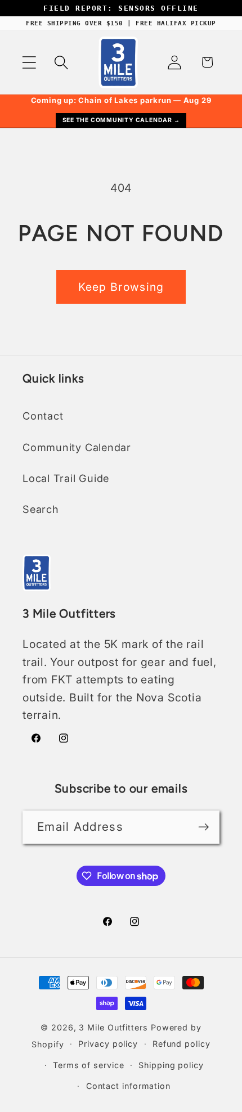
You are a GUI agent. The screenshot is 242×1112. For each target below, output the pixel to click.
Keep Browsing (121, 287)
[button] (29, 62)
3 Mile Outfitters (113, 1027)
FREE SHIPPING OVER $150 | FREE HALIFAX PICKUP (121, 23)
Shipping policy (171, 1065)
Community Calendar (77, 447)
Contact (43, 415)
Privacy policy (108, 1043)
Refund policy (181, 1043)
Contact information (128, 1086)
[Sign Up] (203, 827)
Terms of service (88, 1065)
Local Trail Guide (66, 478)
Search (41, 509)
